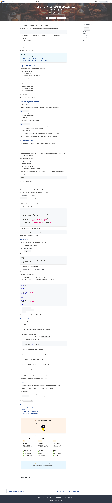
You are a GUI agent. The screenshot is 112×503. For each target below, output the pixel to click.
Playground (27, 1)
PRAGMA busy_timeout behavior (29, 409)
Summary (84, 38)
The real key (85, 35)
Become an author (66, 497)
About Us (38, 1)
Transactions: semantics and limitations (30, 413)
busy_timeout (85, 33)
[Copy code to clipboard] (65, 32)
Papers (18, 1)
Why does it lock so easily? (88, 24)
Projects (13, 1)
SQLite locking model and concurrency (30, 411)
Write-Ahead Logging (86, 31)
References (85, 40)
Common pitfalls (86, 37)
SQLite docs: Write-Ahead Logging (29, 407)
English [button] (95, 1)
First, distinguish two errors (87, 26)
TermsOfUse (51, 497)
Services (32, 1)
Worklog (73, 497)
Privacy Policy (58, 497)
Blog (22, 1)
